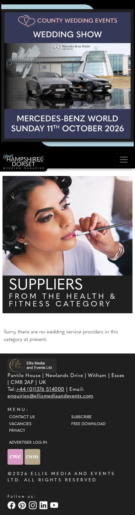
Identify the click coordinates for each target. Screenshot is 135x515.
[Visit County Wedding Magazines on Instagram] (33, 505)
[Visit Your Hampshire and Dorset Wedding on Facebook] (12, 505)
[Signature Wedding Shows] (67, 75)
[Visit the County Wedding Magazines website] (32, 456)
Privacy (17, 431)
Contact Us (22, 417)
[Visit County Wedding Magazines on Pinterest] (23, 505)
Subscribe (81, 417)
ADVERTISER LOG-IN (28, 443)
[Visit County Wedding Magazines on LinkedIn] (44, 505)
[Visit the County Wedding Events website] (16, 456)
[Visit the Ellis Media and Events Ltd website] (32, 365)
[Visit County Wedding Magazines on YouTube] (55, 505)
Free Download (88, 424)
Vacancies (20, 424)
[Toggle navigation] (123, 159)
